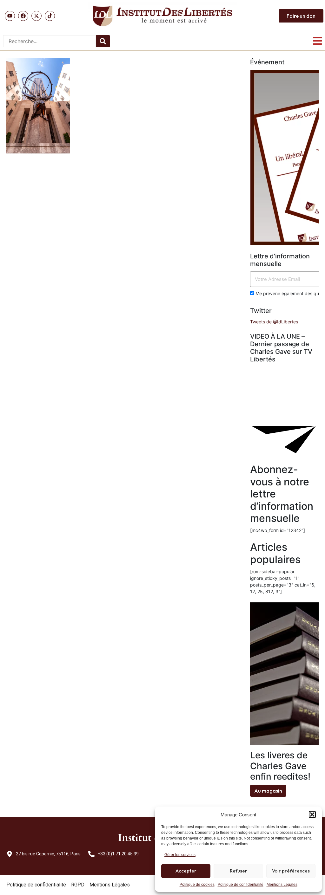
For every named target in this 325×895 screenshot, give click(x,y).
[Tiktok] (50, 16)
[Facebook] (23, 16)
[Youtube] (10, 16)
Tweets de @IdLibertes (274, 321)
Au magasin (268, 791)
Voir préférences (291, 871)
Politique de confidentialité (240, 884)
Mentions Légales (282, 884)
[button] (312, 814)
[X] (36, 16)
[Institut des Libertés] (162, 16)
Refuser (238, 871)
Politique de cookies (197, 884)
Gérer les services (180, 855)
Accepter (186, 871)
